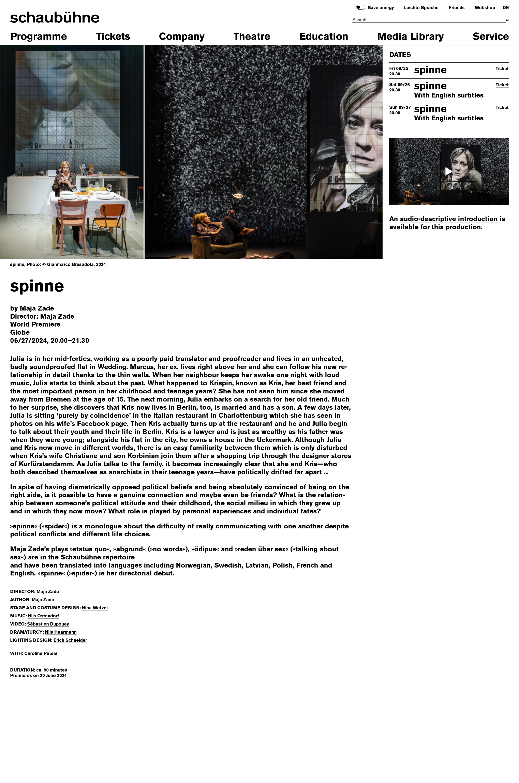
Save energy (381, 8)
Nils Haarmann (61, 632)
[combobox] (429, 20)
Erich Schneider (70, 640)
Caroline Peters (41, 653)
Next (356, 152)
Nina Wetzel (95, 608)
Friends (457, 8)
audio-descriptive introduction (449, 219)
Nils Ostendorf (43, 616)
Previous (27, 152)
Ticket (502, 69)
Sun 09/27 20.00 (400, 110)
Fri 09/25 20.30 (398, 71)
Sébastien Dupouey (48, 624)
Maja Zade (47, 591)
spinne (430, 69)
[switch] (360, 7)
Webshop (485, 8)
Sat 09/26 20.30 (399, 87)
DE (506, 8)
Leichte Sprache (421, 8)
